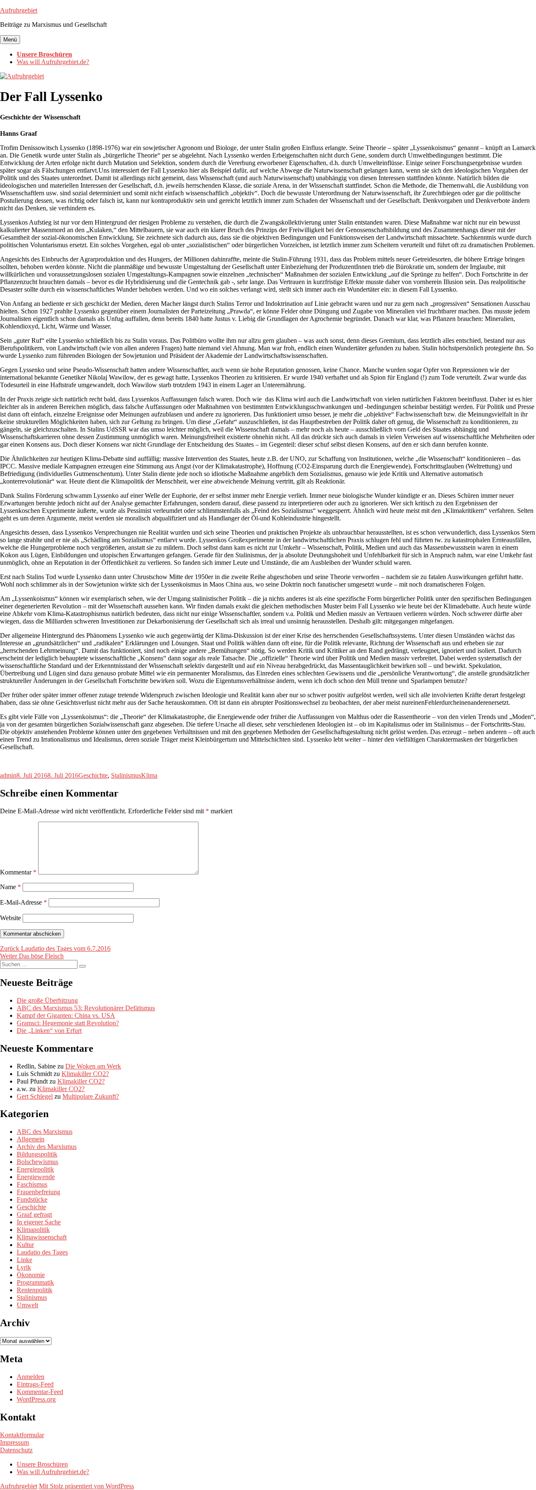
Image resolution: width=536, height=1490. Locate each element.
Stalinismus (126, 775)
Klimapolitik (33, 1229)
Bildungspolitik (37, 1154)
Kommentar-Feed (40, 1391)
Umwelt (27, 1305)
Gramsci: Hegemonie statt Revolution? (68, 1023)
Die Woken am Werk (93, 1066)
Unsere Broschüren (44, 54)
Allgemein (30, 1139)
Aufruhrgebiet (18, 10)
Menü (10, 39)
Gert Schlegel (35, 1096)
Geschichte (93, 775)
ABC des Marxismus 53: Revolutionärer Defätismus (86, 1007)
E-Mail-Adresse (23, 902)
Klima (149, 775)
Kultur (25, 1244)
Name (10, 886)
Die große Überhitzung (47, 1000)
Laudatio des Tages (42, 1252)
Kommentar (18, 872)
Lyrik (24, 1267)
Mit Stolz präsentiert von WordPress (86, 1486)
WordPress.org (36, 1399)
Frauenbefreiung (38, 1191)
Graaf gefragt (34, 1214)
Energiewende (36, 1176)
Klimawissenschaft (42, 1237)
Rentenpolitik (34, 1289)
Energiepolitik (35, 1169)
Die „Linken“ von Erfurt (49, 1030)
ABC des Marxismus (44, 1131)
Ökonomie (31, 1274)
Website (10, 917)
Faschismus (32, 1184)
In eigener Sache (39, 1222)
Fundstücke (32, 1199)
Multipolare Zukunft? (90, 1096)
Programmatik (35, 1282)
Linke (24, 1259)
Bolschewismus (37, 1161)
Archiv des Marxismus (47, 1146)
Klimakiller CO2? (85, 1073)
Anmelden (30, 1376)
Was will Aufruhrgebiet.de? (53, 61)
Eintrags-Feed (35, 1384)
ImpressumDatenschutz (16, 1446)
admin (8, 775)
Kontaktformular (22, 1434)
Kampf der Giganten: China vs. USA (66, 1015)
